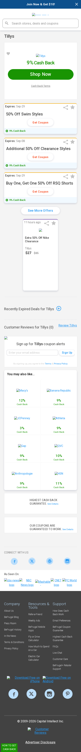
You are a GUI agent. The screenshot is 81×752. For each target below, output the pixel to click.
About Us (9, 610)
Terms (48, 363)
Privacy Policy (61, 363)
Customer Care (60, 659)
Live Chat (57, 652)
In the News (10, 636)
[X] (31, 694)
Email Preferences (62, 620)
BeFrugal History (12, 629)
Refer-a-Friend (35, 614)
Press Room (10, 623)
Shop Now (40, 74)
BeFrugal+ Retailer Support (62, 667)
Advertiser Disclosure (40, 742)
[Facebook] (13, 561)
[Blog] (48, 561)
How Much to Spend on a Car (38, 648)
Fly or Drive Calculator (34, 638)
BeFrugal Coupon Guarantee (62, 629)
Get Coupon (40, 122)
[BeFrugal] (40, 13)
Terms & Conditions (14, 642)
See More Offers (40, 210)
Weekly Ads (34, 620)
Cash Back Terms (40, 86)
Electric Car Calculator (34, 658)
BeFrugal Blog (11, 617)
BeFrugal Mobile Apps (36, 629)
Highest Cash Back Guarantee (62, 638)
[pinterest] (68, 694)
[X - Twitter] (31, 561)
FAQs (55, 646)
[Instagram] (66, 561)
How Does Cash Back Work (61, 612)
